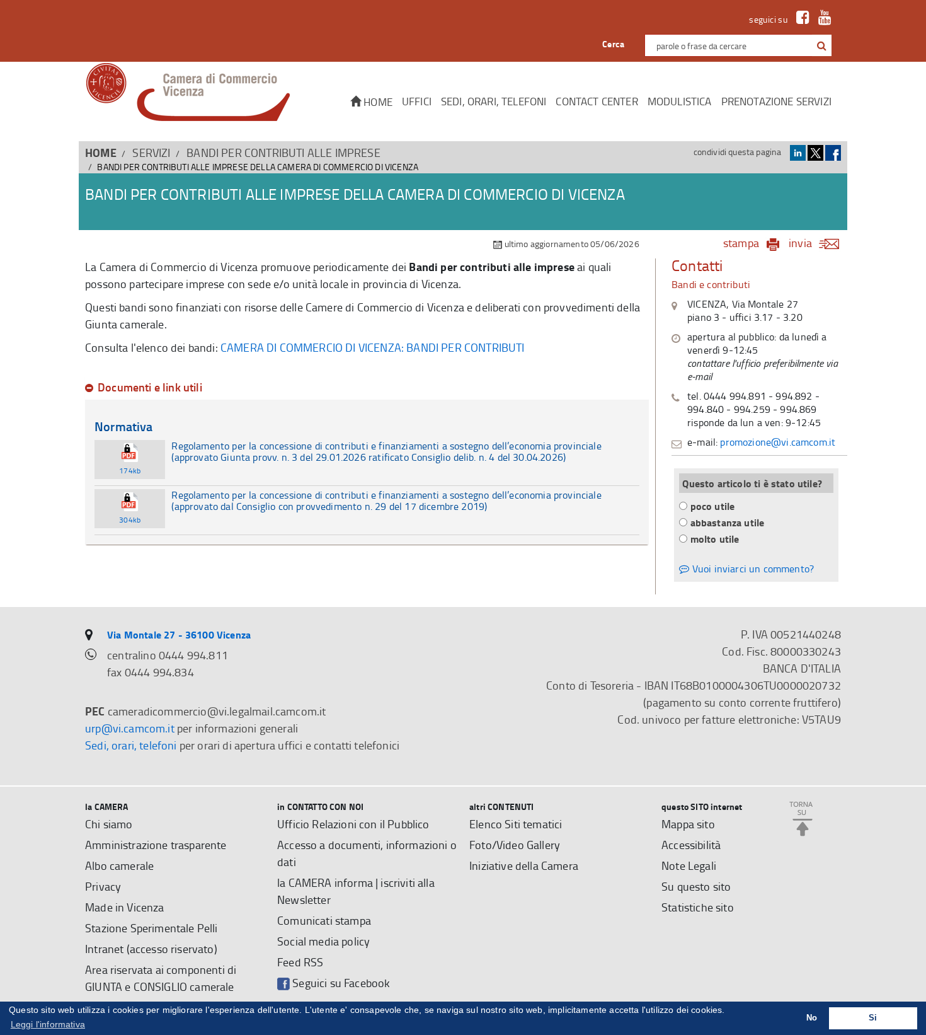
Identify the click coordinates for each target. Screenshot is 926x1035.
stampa (741, 242)
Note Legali (688, 865)
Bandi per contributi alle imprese (283, 152)
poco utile (712, 505)
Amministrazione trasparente (156, 844)
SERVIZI (151, 152)
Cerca (613, 43)
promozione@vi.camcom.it (777, 442)
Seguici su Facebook (340, 982)
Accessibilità (691, 844)
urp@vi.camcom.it (129, 728)
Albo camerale (119, 865)
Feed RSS (300, 961)
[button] (821, 45)
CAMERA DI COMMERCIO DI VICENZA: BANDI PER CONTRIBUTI (372, 347)
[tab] (367, 387)
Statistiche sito (697, 907)
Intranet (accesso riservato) (151, 948)
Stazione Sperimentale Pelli (151, 927)
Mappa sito (688, 823)
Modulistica (680, 101)
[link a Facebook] (799, 19)
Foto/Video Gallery (514, 844)
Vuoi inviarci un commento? (752, 568)
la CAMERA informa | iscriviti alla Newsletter (356, 891)
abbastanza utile (727, 522)
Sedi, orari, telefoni (494, 101)
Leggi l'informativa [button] (48, 1024)
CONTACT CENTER (596, 101)
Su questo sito (696, 886)
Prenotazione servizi (776, 101)
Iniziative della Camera (523, 865)
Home (376, 102)
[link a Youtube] (822, 19)
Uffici (417, 101)
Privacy (103, 886)
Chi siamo (109, 823)
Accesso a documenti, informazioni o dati (367, 853)
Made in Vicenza (124, 907)
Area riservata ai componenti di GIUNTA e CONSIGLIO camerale (160, 978)
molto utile (715, 538)
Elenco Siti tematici (515, 823)
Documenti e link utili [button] (150, 387)
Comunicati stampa (324, 920)
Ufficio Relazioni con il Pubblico (353, 823)
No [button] (811, 1018)
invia (800, 242)
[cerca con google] (820, 45)
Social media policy (323, 941)
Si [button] (873, 1018)
